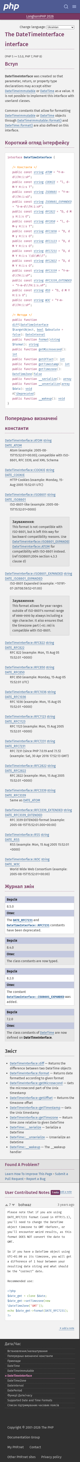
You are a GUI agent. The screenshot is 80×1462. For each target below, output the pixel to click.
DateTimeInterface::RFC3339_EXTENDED (34, 810)
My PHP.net (15, 1447)
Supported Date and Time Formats (29, 1400)
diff (15, 325)
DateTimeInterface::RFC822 (25, 643)
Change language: (33, 27)
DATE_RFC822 (14, 648)
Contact (35, 1447)
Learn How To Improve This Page (28, 1174)
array (67, 379)
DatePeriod (14, 1390)
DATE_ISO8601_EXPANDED (23, 578)
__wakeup (45, 398)
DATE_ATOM (13, 445)
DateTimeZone (22, 374)
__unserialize (49, 384)
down (13, 1205)
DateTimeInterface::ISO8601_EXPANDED (41, 542)
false (16, 334)
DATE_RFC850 (15, 672)
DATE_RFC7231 (15, 746)
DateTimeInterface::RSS (22, 835)
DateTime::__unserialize (27, 1137)
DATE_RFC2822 (15, 771)
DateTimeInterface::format (29, 1073)
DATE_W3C (12, 864)
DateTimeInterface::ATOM (23, 440)
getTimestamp (48, 364)
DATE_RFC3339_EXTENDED (23, 815)
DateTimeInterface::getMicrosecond (36, 1083)
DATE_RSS (12, 840)
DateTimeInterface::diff (27, 1063)
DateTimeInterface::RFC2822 (26, 766)
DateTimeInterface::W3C (22, 859)
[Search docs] (66, 6)
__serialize (48, 379)
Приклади (14, 1361)
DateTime (47, 91)
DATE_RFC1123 (15, 721)
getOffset (46, 359)
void (28, 389)
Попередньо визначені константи (30, 1356)
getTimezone (48, 369)
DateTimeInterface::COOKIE (25, 470)
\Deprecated (25, 393)
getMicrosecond (50, 349)
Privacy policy (51, 1457)
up (7, 1205)
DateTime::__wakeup (25, 1147)
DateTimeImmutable (20, 91)
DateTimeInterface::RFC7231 (25, 741)
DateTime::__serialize (25, 1127)
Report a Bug (35, 1179)
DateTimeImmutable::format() (39, 120)
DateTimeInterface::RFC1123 (25, 716)
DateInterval (35, 334)
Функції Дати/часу (19, 1395)
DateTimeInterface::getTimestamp (35, 1108)
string (38, 172)
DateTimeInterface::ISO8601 (25, 495)
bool (40, 329)
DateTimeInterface (34, 325)
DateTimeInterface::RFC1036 (26, 692)
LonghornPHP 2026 (40, 16)
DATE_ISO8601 (15, 499)
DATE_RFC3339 (15, 795)
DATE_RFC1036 (15, 697)
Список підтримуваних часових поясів (33, 1405)
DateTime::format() (19, 125)
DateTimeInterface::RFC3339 (25, 790)
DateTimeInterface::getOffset (31, 1098)
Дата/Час (13, 1344)
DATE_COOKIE (15, 475)
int (14, 354)
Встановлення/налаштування (27, 1351)
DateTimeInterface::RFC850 (25, 667)
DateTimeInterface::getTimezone (34, 1117)
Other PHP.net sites (21, 1457)
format (43, 339)
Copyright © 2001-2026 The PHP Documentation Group (30, 1432)
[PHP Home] (11, 6)
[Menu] (74, 6)
